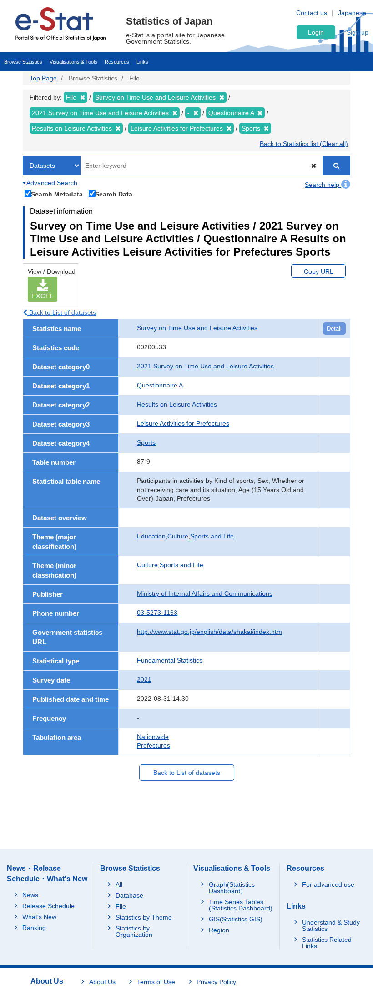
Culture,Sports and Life (170, 564)
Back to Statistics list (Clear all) (304, 143)
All (119, 884)
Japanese (352, 13)
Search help (323, 184)
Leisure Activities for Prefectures (183, 423)
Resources (117, 62)
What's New (39, 917)
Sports (146, 442)
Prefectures (153, 745)
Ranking (34, 928)
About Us (102, 982)
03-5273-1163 (157, 612)
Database (129, 895)
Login (316, 32)
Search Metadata (57, 194)
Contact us (311, 13)
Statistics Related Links (327, 942)
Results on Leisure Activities (177, 404)
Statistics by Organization (134, 931)
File (121, 906)
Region (219, 930)
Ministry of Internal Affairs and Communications (204, 593)
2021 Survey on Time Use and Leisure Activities (205, 366)
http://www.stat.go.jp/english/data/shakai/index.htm (209, 631)
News (30, 895)
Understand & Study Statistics (331, 925)
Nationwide (153, 736)
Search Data (113, 194)
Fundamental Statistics (169, 660)
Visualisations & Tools (73, 62)
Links (142, 62)
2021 (144, 679)
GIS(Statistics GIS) (235, 919)
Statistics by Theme (144, 917)
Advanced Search (51, 183)
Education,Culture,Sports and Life (185, 536)
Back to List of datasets (61, 312)
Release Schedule (48, 906)
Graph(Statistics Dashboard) (232, 887)
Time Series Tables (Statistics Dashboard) (240, 905)
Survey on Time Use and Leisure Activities (197, 328)
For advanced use (328, 884)
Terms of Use (156, 982)
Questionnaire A (160, 385)
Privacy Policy (216, 982)
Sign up (357, 32)
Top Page (43, 78)
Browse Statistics (23, 62)
